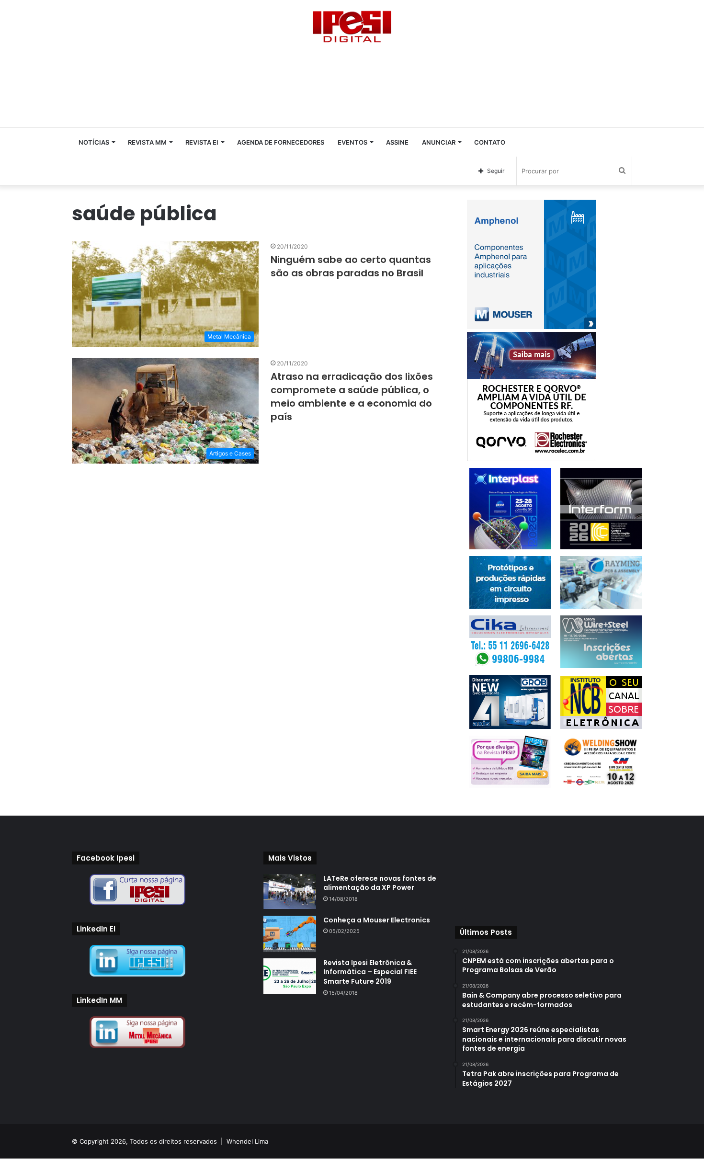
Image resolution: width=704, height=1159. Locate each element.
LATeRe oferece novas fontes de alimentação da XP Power (379, 883)
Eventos (352, 142)
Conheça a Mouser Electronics (376, 920)
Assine (397, 142)
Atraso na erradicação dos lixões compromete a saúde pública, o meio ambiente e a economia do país (352, 396)
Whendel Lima (247, 1141)
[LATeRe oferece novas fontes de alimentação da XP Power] (289, 891)
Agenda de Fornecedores (280, 142)
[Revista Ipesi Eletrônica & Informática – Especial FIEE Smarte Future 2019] (289, 976)
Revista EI (201, 142)
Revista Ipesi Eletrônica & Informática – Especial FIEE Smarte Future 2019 (370, 972)
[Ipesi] (352, 24)
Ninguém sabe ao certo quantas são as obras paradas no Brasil (351, 266)
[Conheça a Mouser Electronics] (289, 934)
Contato (489, 142)
